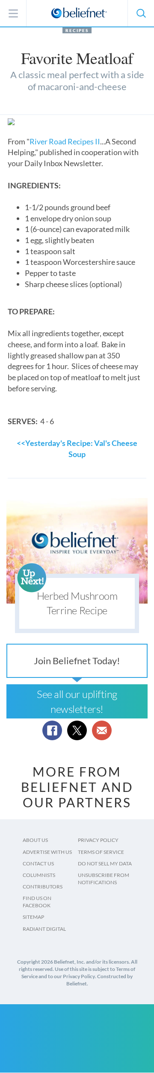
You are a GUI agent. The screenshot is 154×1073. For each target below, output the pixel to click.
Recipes (77, 30)
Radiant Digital (44, 929)
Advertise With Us (47, 852)
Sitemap (33, 917)
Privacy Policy (98, 840)
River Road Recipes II (65, 141)
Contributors (42, 886)
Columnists (39, 875)
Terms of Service (101, 852)
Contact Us (38, 863)
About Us (35, 840)
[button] (140, 13)
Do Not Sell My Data (105, 863)
